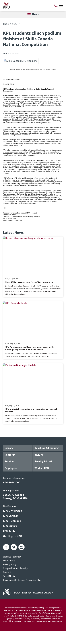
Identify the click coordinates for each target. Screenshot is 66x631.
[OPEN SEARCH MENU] (56, 5)
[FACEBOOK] (6, 547)
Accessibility (9, 560)
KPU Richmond (12, 521)
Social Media (9, 576)
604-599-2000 (11, 482)
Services (10, 461)
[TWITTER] (14, 547)
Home (6, 23)
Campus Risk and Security (15, 568)
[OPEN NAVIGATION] (61, 5)
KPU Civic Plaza (12, 510)
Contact (7, 572)
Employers (11, 468)
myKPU (39, 454)
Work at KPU (42, 468)
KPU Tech (9, 531)
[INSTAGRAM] (21, 547)
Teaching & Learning (47, 448)
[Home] (24, 5)
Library (9, 448)
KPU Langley (10, 515)
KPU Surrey (10, 526)
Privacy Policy (9, 564)
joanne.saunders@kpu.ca (12, 220)
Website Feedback (12, 556)
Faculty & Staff (43, 461)
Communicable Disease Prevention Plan (22, 580)
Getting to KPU (12, 536)
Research (10, 454)
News (14, 23)
